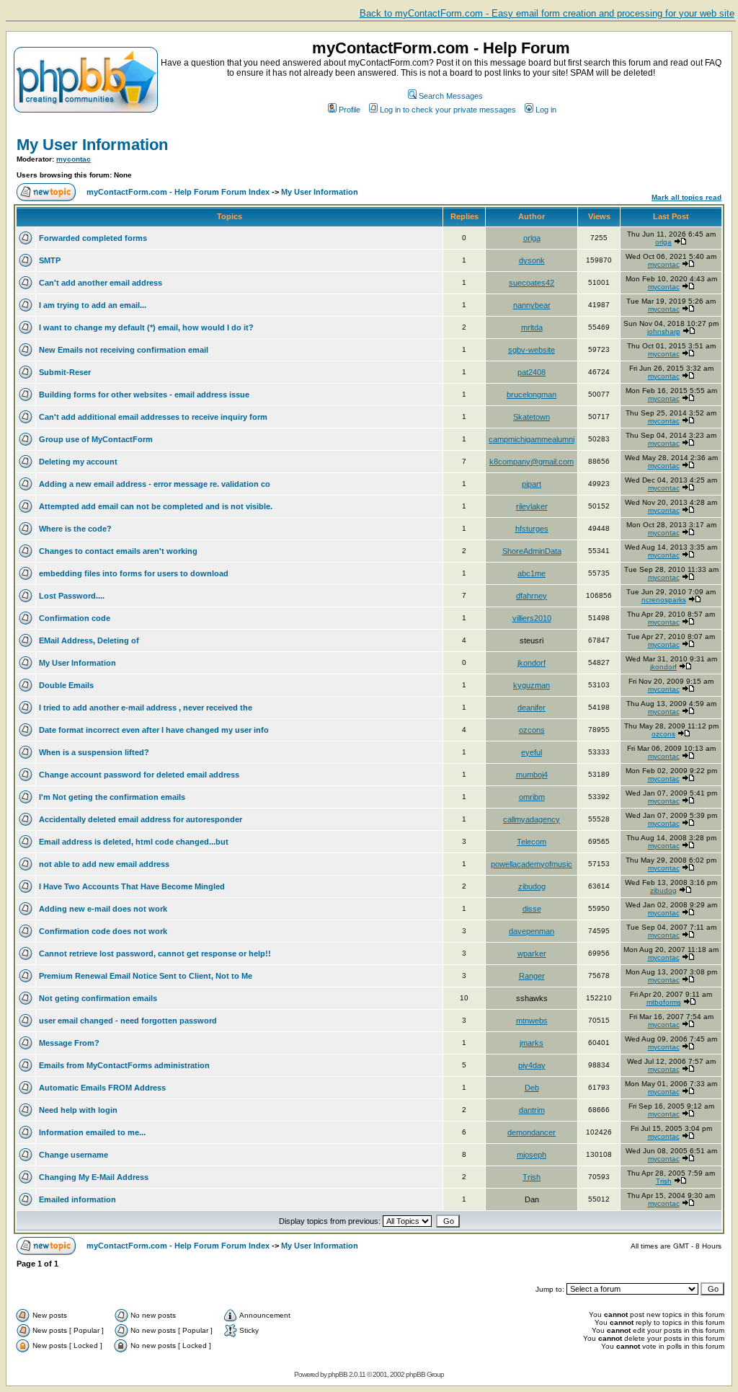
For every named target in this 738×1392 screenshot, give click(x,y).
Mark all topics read (686, 197)
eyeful (531, 752)
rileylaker (532, 506)
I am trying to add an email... (92, 305)
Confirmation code (74, 618)
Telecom (531, 841)
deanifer (531, 707)
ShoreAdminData (531, 551)
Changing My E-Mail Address (93, 1177)
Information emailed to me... (92, 1132)
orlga (532, 238)
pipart (531, 484)
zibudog (532, 886)
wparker (531, 953)
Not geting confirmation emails (98, 998)
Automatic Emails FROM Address (102, 1087)
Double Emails (66, 685)
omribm (532, 797)
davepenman (531, 931)
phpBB (337, 1374)
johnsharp (663, 331)
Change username (73, 1154)
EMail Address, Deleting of (89, 640)
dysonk (532, 260)
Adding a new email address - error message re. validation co (154, 484)
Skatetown (531, 417)
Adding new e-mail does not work (103, 908)
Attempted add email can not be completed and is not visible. (155, 506)
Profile (349, 109)
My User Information (92, 145)
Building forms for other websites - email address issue (144, 394)
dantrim (532, 1110)
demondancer (531, 1132)
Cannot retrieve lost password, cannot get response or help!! (155, 953)
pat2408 (531, 372)
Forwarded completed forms (93, 238)
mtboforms (663, 1002)
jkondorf (531, 662)
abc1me (531, 573)
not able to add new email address (104, 864)
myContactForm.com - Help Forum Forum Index (178, 192)
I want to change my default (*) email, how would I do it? (146, 327)
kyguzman (531, 685)
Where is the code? (75, 528)
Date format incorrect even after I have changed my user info (154, 730)
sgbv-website (531, 349)
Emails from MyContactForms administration (124, 1065)
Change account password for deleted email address (139, 774)
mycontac (73, 159)
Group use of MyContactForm (96, 439)
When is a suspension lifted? (94, 752)
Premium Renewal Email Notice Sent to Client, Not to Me (145, 976)
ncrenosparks (663, 600)
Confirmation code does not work (103, 931)
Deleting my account (78, 461)
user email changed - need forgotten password (128, 1020)
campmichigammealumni (531, 439)
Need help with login (78, 1110)
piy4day (532, 1065)
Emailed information (77, 1199)
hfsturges (531, 528)
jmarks (531, 1043)
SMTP (50, 260)
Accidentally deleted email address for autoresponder (140, 819)
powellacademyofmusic (531, 864)
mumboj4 (532, 774)
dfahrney (531, 595)
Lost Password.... (72, 595)
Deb (532, 1087)
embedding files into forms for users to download (133, 573)
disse (532, 908)
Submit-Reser (65, 372)
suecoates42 (531, 282)
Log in (545, 109)
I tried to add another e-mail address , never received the (145, 707)
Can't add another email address (100, 282)
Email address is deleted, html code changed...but (133, 841)
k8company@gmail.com (531, 461)
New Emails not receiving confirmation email (123, 349)
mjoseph (531, 1154)
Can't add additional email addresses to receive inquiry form (153, 417)
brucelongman (531, 394)
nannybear (532, 305)
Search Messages (451, 96)
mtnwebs (532, 1020)
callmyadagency (531, 819)
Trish (532, 1177)
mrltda (532, 327)
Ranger (532, 976)
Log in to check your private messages (448, 109)
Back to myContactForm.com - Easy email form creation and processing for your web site (547, 13)
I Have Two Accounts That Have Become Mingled (132, 886)
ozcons (532, 730)
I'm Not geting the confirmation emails (112, 797)
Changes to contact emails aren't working (118, 551)
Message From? (69, 1043)
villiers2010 (531, 618)
